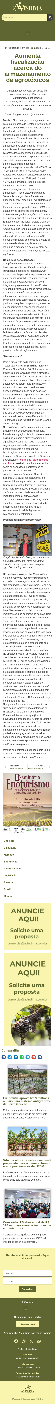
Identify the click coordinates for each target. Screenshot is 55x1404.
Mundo (8, 896)
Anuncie (27, 1354)
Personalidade (12, 868)
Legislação (10, 875)
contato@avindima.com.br (27, 1358)
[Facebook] (16, 1341)
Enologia (9, 841)
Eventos (8, 882)
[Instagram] (24, 1341)
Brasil (7, 889)
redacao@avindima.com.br (27, 1377)
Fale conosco (27, 1364)
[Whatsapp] (39, 1341)
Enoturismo (10, 861)
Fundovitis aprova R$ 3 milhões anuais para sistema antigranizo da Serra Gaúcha (26, 1101)
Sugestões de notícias (27, 1373)
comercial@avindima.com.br (27, 1367)
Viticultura (10, 848)
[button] (27, 33)
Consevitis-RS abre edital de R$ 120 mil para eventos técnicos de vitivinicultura (27, 1225)
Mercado (9, 854)
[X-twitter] (31, 1341)
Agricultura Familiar (18, 48)
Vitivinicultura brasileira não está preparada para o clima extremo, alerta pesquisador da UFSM (27, 1163)
